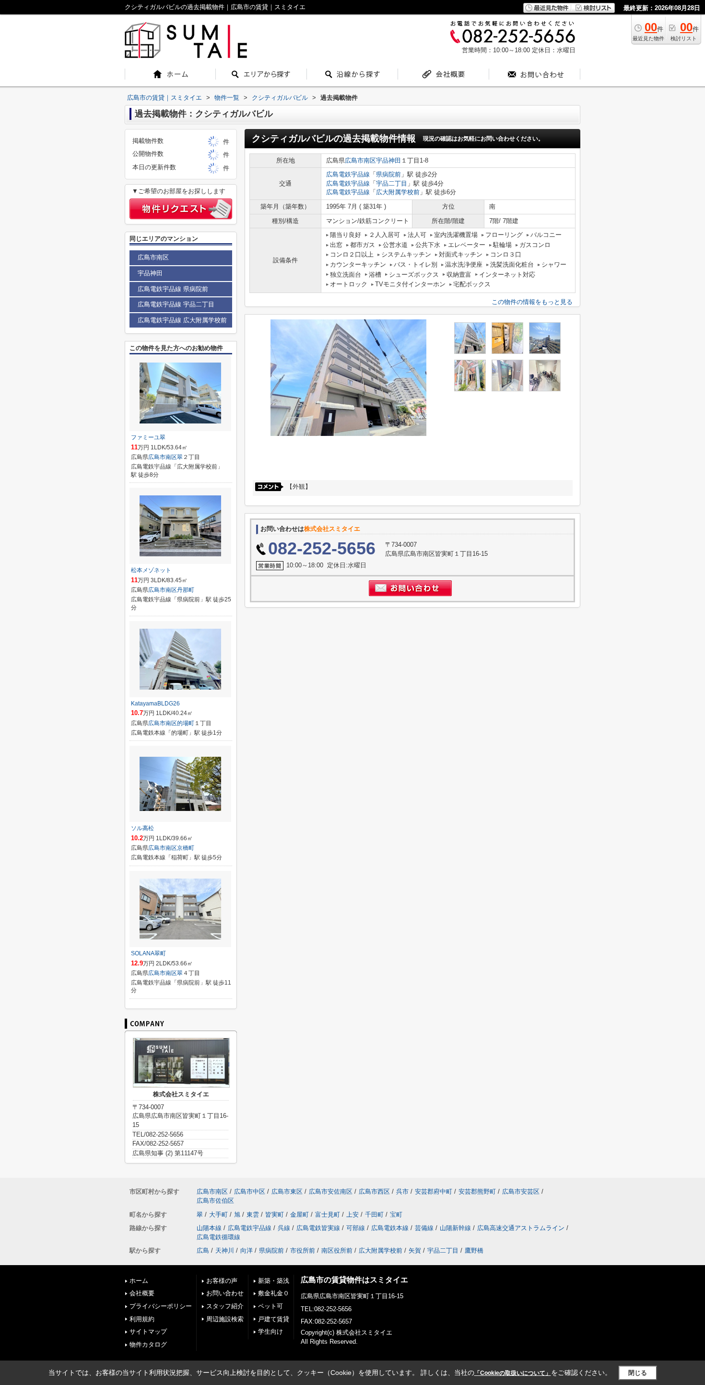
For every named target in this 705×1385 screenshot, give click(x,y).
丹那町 (185, 590)
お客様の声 (221, 1280)
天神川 (224, 1250)
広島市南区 (360, 160)
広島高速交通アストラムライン (520, 1228)
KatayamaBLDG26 (155, 703)
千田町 (374, 1214)
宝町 (396, 1214)
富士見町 (327, 1214)
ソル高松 (142, 828)
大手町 (218, 1214)
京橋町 (185, 848)
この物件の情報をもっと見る (532, 301)
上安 (352, 1214)
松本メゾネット (151, 570)
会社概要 (141, 1293)
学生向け (270, 1331)
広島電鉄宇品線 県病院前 (173, 289)
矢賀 (415, 1250)
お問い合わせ (225, 1293)
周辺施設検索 (225, 1319)
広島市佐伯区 (215, 1200)
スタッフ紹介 (225, 1306)
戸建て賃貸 (273, 1319)
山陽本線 (209, 1228)
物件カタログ (148, 1344)
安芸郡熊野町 (477, 1191)
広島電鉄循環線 (218, 1237)
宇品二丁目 (391, 183)
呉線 (284, 1228)
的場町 (185, 723)
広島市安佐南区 (330, 1191)
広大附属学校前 (398, 192)
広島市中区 (249, 1191)
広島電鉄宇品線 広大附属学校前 (182, 320)
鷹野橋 (474, 1250)
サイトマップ (148, 1331)
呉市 (402, 1191)
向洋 (246, 1250)
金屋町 (299, 1214)
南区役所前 (336, 1250)
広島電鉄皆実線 (318, 1228)
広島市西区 (374, 1191)
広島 (203, 1250)
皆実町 (274, 1214)
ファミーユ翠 (148, 437)
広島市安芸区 (521, 1191)
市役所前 (302, 1250)
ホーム (138, 1280)
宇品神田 (388, 160)
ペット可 (270, 1306)
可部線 (355, 1228)
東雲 (253, 1214)
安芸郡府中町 (433, 1191)
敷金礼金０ (273, 1293)
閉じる (637, 1372)
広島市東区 (287, 1191)
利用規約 (141, 1319)
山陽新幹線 (455, 1228)
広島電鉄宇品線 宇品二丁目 (176, 304)
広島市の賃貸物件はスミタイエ (354, 1280)
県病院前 (388, 174)
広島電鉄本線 (390, 1228)
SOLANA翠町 (148, 953)
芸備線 (424, 1228)
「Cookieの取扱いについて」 (512, 1373)
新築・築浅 (273, 1280)
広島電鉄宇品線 (348, 174)
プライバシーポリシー (160, 1306)
